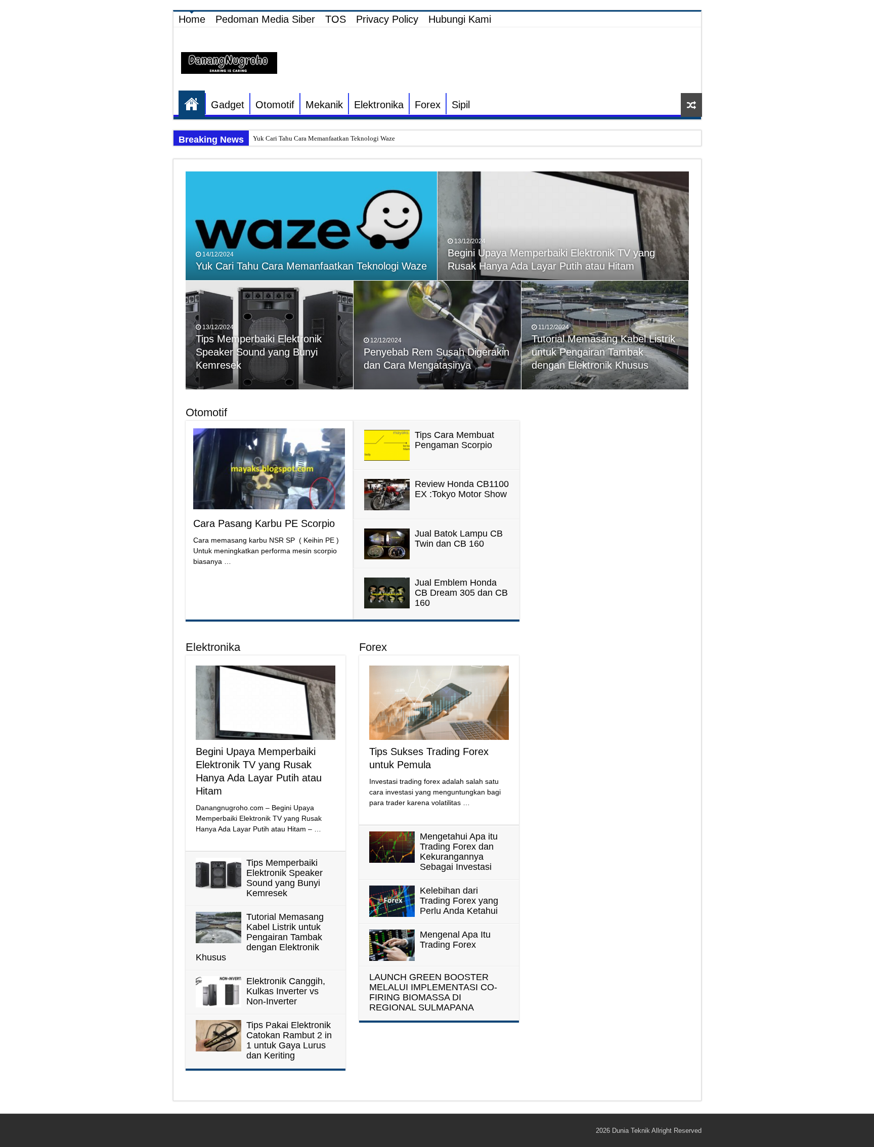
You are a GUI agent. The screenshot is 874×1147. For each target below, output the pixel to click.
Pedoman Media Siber (265, 19)
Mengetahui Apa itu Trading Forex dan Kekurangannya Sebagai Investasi (459, 851)
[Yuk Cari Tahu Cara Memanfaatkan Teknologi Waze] (312, 225)
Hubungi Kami (459, 19)
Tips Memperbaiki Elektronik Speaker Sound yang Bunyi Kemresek (259, 352)
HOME (192, 104)
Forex (428, 104)
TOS (335, 19)
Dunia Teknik (631, 1130)
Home (192, 19)
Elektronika (379, 104)
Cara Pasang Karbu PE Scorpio (264, 523)
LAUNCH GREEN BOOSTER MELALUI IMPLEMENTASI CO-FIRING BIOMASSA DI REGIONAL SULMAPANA (433, 992)
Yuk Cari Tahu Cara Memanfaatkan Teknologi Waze (324, 138)
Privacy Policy (387, 19)
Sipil (461, 104)
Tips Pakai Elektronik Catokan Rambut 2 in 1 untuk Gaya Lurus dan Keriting (289, 1040)
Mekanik (324, 104)
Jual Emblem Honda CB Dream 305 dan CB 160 (461, 593)
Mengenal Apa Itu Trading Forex (455, 940)
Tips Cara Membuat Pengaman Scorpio (454, 440)
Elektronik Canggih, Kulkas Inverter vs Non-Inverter (285, 991)
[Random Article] (691, 105)
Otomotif (274, 104)
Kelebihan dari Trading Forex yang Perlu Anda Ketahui (459, 901)
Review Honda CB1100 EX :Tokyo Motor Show (462, 489)
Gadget (227, 104)
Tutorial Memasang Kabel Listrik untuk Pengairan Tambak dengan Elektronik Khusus (603, 352)
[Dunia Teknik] (229, 62)
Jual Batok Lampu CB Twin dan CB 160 (459, 538)
